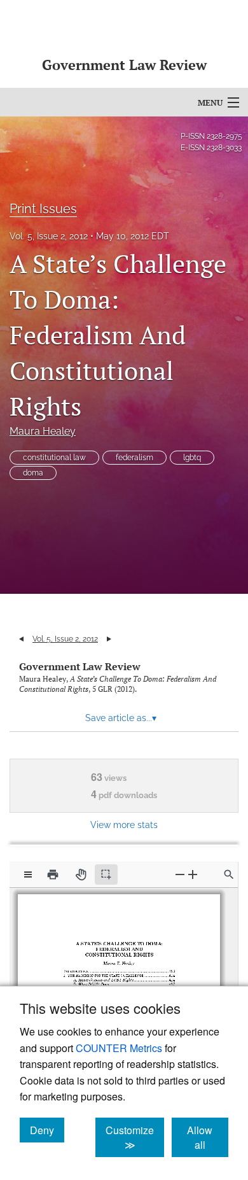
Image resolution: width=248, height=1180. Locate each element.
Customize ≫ (135, 1137)
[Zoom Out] (180, 874)
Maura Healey (43, 431)
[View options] (28, 874)
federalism (134, 457)
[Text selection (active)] (106, 874)
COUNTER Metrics (119, 1048)
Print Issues (43, 208)
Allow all (207, 1137)
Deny (47, 1129)
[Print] (52, 874)
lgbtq (192, 457)
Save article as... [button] (120, 718)
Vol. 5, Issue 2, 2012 (49, 236)
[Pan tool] (80, 874)
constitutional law (54, 457)
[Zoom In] (192, 874)
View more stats (124, 824)
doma (33, 472)
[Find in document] (228, 874)
